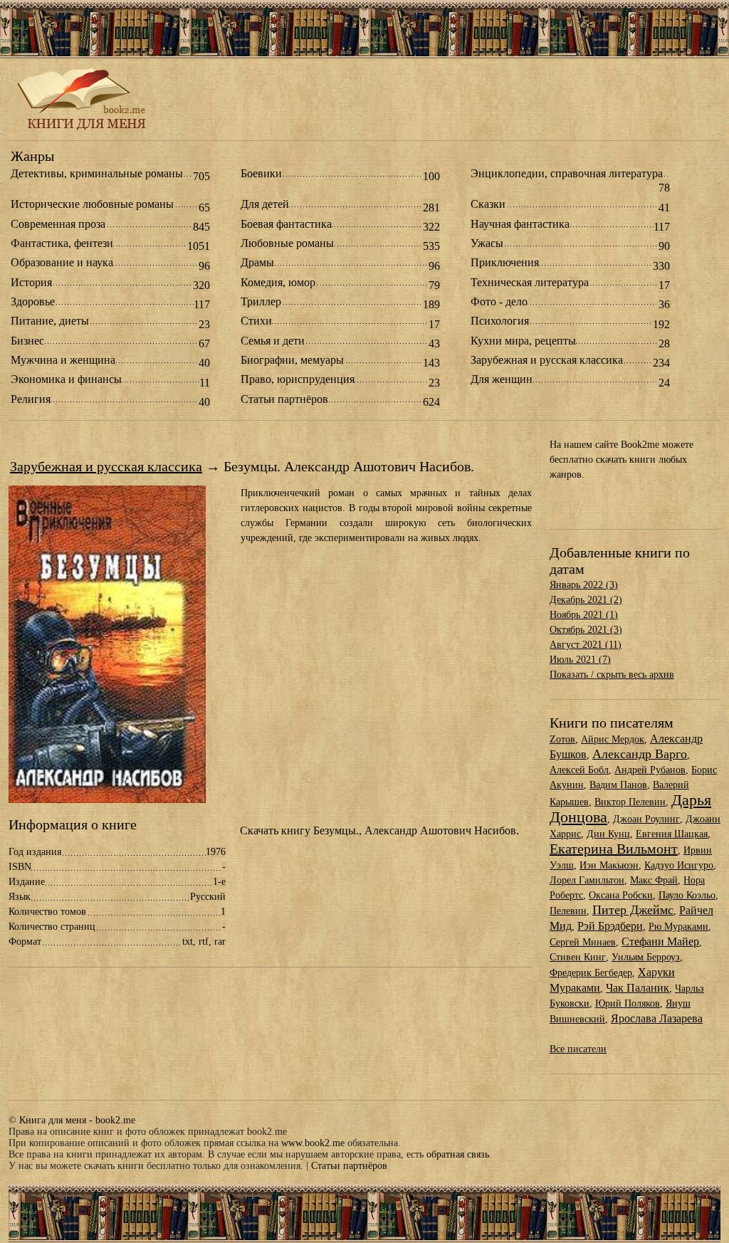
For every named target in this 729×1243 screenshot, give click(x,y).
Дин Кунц (608, 834)
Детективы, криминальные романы (97, 173)
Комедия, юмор (278, 282)
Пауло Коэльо (687, 895)
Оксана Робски (621, 895)
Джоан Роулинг (646, 819)
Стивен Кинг (578, 957)
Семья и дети (273, 341)
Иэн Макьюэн (609, 865)
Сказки (488, 204)
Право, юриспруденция (298, 379)
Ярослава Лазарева (657, 1018)
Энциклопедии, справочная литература (567, 173)
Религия (31, 399)
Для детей (265, 204)
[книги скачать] (83, 129)
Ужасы (487, 243)
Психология (500, 321)
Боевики (261, 173)
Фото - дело (499, 302)
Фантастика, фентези (62, 243)
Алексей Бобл (579, 770)
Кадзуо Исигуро (678, 865)
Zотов (562, 739)
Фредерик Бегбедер (591, 972)
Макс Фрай (654, 880)
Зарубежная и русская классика (547, 360)
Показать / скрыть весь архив (612, 674)
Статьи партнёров (284, 399)
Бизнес (27, 341)
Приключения (505, 262)
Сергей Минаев (583, 942)
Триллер (261, 302)
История (31, 282)
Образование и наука (62, 262)
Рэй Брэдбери (610, 926)
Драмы (257, 262)
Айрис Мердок (612, 739)
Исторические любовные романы (92, 204)
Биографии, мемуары (292, 360)
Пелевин (568, 911)
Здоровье (33, 302)
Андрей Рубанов (650, 770)
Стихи (256, 321)
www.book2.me (313, 1143)
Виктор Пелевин (630, 802)
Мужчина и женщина (63, 360)
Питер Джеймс (632, 910)
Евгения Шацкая (672, 834)
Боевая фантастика (286, 224)
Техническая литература (530, 282)
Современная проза (58, 224)
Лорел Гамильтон (587, 880)
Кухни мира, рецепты (523, 341)
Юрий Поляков (627, 1003)
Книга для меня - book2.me (77, 1120)
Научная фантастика (520, 224)
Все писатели (578, 1049)
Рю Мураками (678, 926)
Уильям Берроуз (646, 957)
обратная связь (457, 1154)
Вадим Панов (618, 785)
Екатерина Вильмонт (614, 848)
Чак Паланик (637, 988)
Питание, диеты (50, 321)
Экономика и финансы (66, 379)
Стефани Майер (660, 941)
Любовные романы (287, 243)
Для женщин (502, 379)
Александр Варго (639, 754)
